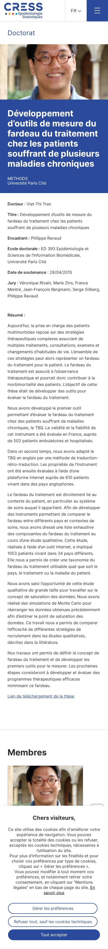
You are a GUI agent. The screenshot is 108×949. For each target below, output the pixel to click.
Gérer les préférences (52, 908)
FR (74, 10)
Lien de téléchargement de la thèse (41, 696)
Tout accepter (54, 934)
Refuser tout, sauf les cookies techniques (53, 921)
